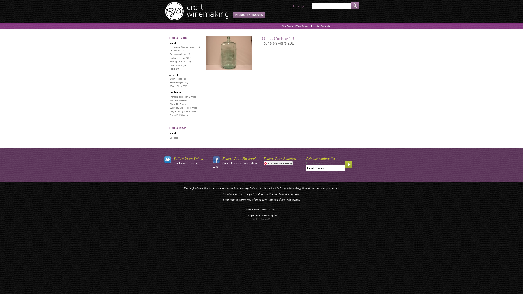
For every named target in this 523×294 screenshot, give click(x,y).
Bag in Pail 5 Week (179, 115)
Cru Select (175, 50)
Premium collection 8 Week (183, 97)
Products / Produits (249, 14)
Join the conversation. (186, 163)
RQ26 (172, 69)
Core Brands (176, 65)
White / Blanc (176, 86)
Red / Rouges (176, 82)
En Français (299, 6)
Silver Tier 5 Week (179, 104)
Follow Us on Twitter (189, 158)
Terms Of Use (268, 209)
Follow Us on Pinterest (280, 158)
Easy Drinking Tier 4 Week (183, 111)
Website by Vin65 (261, 219)
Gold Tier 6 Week (178, 100)
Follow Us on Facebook (239, 158)
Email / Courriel (314, 163)
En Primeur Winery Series (182, 47)
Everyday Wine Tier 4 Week (183, 108)
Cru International (178, 54)
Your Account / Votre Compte (295, 26)
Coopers (174, 138)
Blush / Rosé (176, 79)
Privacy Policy (252, 209)
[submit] (355, 5)
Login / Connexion (322, 26)
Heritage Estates (178, 61)
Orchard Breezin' (178, 58)
